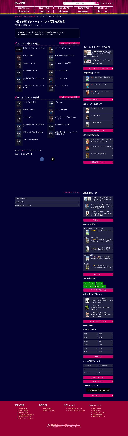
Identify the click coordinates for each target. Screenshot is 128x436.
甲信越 (86, 344)
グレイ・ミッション (61, 85)
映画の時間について (98, 395)
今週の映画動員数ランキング (92, 99)
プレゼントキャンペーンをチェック (97, 68)
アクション (87, 365)
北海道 (86, 341)
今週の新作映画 (65, 8)
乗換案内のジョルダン (58, 425)
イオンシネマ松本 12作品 (27, 43)
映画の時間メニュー (24, 8)
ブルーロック (59, 102)
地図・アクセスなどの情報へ (69, 43)
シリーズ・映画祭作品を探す (97, 290)
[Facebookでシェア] (42, 159)
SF (85, 369)
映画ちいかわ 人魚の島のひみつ (65, 55)
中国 (85, 348)
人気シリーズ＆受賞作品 (26, 414)
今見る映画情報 (97, 414)
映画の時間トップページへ (23, 205)
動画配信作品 (84, 11)
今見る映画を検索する (31, 16)
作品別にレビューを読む (26, 418)
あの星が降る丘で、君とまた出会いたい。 (34, 79)
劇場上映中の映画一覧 (97, 131)
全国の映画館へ (97, 357)
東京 (85, 334)
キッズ (101, 369)
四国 (100, 348)
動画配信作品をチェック (98, 162)
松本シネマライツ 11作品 (27, 97)
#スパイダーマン (89, 283)
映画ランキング (104, 8)
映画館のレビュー (48, 410)
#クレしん (99, 283)
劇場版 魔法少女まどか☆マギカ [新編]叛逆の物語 (66, 133)
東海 (100, 337)
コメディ (86, 372)
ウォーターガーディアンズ (63, 48)
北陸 (100, 344)
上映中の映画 (45, 8)
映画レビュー (98, 274)
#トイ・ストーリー (89, 286)
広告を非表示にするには (71, 192)
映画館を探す (25, 11)
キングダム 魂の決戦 (61, 70)
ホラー (101, 372)
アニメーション (103, 365)
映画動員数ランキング (75, 408)
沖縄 (100, 352)
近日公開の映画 (84, 8)
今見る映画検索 (106, 3)
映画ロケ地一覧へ (98, 381)
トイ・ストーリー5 (61, 78)
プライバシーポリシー (73, 425)
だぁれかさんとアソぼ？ (30, 70)
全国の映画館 (47, 408)
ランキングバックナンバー (76, 410)
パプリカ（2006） (29, 55)
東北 (100, 341)
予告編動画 (64, 11)
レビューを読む (104, 11)
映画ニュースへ (97, 220)
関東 (100, 334)
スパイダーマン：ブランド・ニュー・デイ (33, 86)
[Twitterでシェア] (53, 159)
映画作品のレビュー (25, 416)
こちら (23, 150)
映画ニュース (45, 11)
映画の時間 (18, 16)
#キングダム (100, 286)
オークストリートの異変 (63, 63)
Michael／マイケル (29, 63)
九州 (85, 352)
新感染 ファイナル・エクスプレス (33, 48)
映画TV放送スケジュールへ (98, 321)
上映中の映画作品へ (21, 198)
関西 (85, 337)
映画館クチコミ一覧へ (97, 378)
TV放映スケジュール (99, 412)
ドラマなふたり (28, 117)
